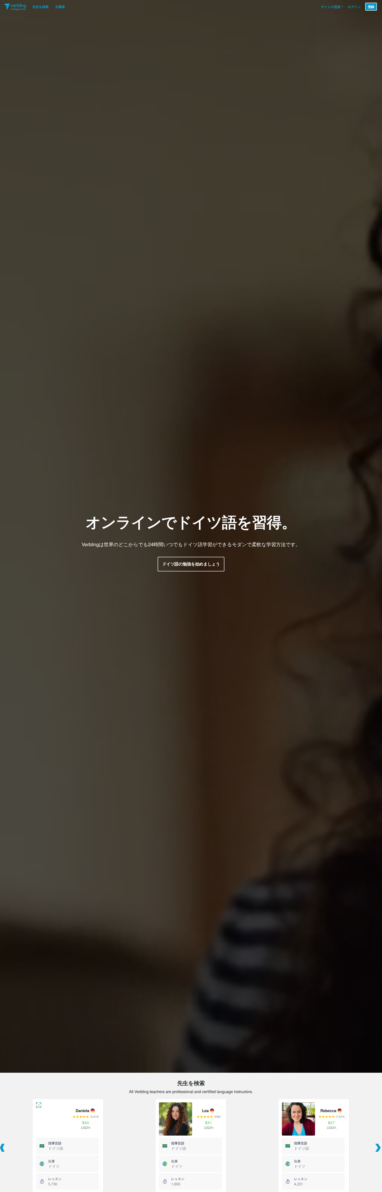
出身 (51, 1161)
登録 (371, 6)
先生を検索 (40, 6)
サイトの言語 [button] (330, 6)
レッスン (55, 1178)
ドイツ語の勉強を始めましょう (191, 564)
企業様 (60, 6)
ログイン (354, 6)
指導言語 (54, 1143)
